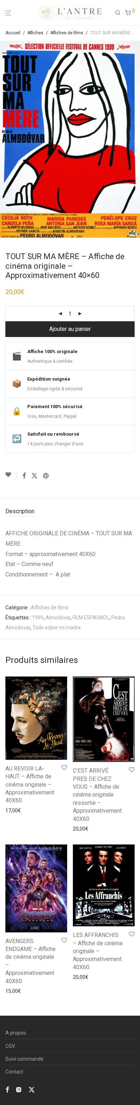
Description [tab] (19, 511)
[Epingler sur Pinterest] (46, 476)
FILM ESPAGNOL (91, 617)
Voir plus (13, 810)
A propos (15, 1033)
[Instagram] (18, 1089)
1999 (37, 617)
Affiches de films (66, 32)
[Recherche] (120, 13)
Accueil (12, 32)
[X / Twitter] (31, 1089)
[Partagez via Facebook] (24, 476)
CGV (10, 1046)
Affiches (35, 32)
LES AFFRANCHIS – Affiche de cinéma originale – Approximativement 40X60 (97, 951)
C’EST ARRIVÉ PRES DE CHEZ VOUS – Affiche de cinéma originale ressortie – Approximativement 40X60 (97, 794)
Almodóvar (58, 617)
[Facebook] (7, 1089)
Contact (14, 1072)
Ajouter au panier (70, 329)
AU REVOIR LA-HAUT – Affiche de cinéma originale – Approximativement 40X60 (29, 784)
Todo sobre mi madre (56, 627)
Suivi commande (24, 1059)
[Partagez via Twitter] (34, 476)
